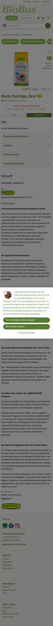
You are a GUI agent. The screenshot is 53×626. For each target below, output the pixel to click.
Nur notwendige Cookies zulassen (20, 320)
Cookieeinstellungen (26, 333)
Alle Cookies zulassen (15, 326)
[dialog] (26, 313)
